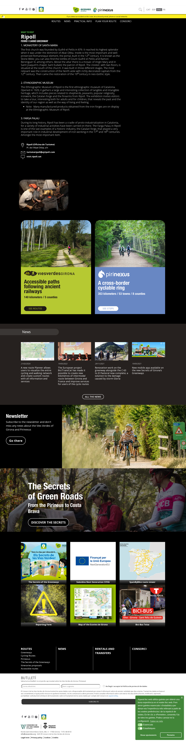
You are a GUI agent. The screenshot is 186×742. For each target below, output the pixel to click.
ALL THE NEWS (93, 396)
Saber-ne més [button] (156, 721)
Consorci (125, 21)
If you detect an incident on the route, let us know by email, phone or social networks (36, 16)
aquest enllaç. (113, 696)
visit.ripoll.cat (34, 156)
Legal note (25, 738)
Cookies (47, 738)
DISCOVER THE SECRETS (48, 522)
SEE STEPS (110, 308)
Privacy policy (36, 738)
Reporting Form (44, 624)
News (67, 21)
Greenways (26, 652)
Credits (55, 738)
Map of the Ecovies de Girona (93, 624)
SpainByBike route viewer (142, 582)
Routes (55, 21)
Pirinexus (25, 658)
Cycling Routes (28, 655)
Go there (15, 440)
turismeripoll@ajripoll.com (41, 152)
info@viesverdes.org (28, 734)
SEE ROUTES (38, 308)
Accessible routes (29, 668)
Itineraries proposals (31, 665)
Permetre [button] (171, 735)
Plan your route (105, 21)
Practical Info (83, 21)
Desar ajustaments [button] (148, 735)
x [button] (182, 697)
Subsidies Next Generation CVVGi (93, 582)
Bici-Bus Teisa (142, 624)
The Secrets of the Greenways (43, 582)
